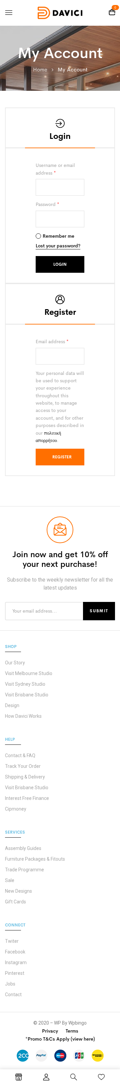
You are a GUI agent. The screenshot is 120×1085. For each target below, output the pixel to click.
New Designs (18, 891)
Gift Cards (15, 901)
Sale (9, 880)
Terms (72, 1031)
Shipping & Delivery (25, 777)
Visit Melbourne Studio (28, 673)
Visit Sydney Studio (25, 684)
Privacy (50, 1031)
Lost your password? (58, 246)
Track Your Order (23, 766)
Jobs (10, 984)
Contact (13, 994)
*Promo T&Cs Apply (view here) (60, 1039)
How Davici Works (23, 716)
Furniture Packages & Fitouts (35, 859)
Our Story (15, 662)
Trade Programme (24, 869)
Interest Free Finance (27, 798)
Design (12, 705)
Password (47, 204)
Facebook (15, 951)
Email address (52, 342)
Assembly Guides (23, 848)
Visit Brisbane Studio (26, 694)
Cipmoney (15, 809)
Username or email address (55, 169)
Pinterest (14, 973)
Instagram (16, 962)
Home (40, 69)
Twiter (12, 941)
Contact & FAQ (20, 755)
